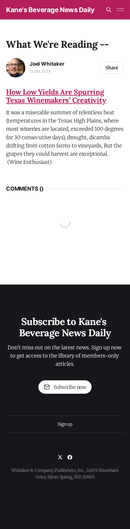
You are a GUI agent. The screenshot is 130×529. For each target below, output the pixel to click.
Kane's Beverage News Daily (50, 9)
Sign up (65, 424)
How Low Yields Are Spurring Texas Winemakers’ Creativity (56, 96)
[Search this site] (108, 9)
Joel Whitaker (47, 64)
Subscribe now (70, 387)
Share (112, 68)
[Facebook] (69, 457)
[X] (60, 457)
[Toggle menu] (120, 9)
